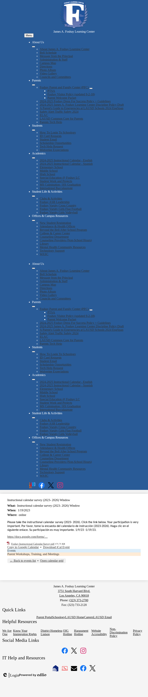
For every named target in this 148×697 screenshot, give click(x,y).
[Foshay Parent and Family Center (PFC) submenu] (90, 88)
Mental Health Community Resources (63, 247)
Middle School (49, 170)
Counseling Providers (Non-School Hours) (66, 240)
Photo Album (48, 70)
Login (10, 675)
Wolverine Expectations (54, 150)
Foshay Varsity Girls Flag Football (61, 209)
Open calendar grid (51, 560)
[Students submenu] (33, 130)
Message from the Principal (56, 56)
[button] (33, 268)
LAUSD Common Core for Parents (61, 118)
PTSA (51, 90)
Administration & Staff (53, 59)
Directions (46, 66)
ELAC (44, 115)
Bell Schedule (48, 52)
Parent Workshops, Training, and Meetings (33, 554)
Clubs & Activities (51, 198)
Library (44, 243)
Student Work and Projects (56, 181)
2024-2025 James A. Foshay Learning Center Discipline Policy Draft (82, 104)
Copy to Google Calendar (23, 547)
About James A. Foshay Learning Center (64, 49)
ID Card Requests (50, 136)
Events (11, 550)
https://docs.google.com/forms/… (27, 536)
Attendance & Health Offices (57, 226)
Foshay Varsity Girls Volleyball (59, 212)
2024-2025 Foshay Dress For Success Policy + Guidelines (75, 101)
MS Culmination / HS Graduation (60, 184)
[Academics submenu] (33, 157)
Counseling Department (54, 236)
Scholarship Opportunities (55, 143)
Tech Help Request (51, 146)
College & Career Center (55, 233)
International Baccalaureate (56, 188)
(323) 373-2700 (78, 600)
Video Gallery (48, 73)
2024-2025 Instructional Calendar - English (66, 160)
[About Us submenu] (33, 46)
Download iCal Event (56, 547)
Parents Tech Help (51, 122)
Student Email (48, 139)
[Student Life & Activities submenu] (33, 196)
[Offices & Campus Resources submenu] (33, 220)
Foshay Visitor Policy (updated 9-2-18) (71, 94)
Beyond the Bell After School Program (63, 229)
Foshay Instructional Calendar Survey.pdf (32, 543)
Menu (29, 35)
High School (47, 174)
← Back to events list (23, 560)
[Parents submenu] (33, 85)
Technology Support (52, 250)
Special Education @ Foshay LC (60, 177)
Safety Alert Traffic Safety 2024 (59, 111)
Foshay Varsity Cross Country (58, 205)
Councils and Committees (55, 77)
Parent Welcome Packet (61, 97)
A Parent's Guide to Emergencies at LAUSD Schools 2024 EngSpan (81, 108)
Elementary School (51, 167)
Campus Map (48, 63)
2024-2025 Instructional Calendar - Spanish (66, 163)
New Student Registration (55, 222)
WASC (44, 254)
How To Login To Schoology (58, 132)
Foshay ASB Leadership (55, 202)
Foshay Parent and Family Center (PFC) (64, 87)
